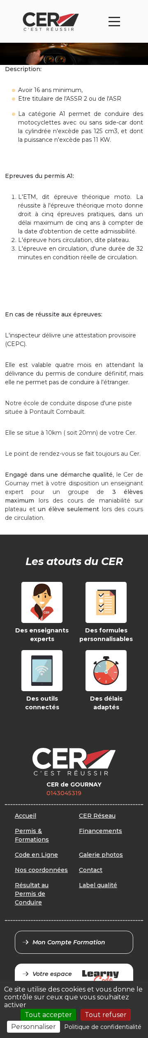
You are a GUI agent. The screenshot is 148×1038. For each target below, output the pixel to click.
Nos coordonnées (41, 870)
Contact (90, 870)
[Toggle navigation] (114, 21)
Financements (100, 831)
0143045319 (63, 793)
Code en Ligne (36, 854)
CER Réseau (97, 815)
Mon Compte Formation (68, 942)
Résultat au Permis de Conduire (32, 893)
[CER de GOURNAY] (51, 21)
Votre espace (52, 974)
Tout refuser (106, 1015)
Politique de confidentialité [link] (102, 1027)
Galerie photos (101, 854)
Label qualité (98, 885)
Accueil (25, 815)
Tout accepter (48, 1015)
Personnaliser (33, 1027)
